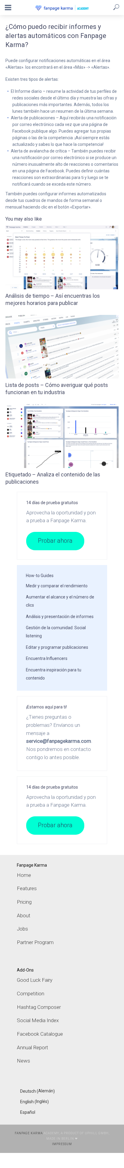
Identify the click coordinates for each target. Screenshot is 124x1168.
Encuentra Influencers (46, 658)
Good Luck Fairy (34, 980)
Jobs (22, 929)
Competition (30, 994)
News (23, 1061)
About (23, 915)
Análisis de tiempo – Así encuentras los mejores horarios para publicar (52, 299)
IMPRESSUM (62, 1144)
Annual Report (32, 1047)
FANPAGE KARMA (29, 1133)
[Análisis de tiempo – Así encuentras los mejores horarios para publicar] (62, 257)
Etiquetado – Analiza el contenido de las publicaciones (52, 478)
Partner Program (35, 942)
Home (24, 875)
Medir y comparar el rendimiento (57, 585)
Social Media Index (38, 1020)
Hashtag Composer (39, 1007)
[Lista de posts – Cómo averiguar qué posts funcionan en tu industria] (62, 347)
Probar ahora (55, 540)
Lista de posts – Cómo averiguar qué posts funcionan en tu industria (56, 388)
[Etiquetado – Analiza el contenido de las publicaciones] (62, 436)
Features (27, 888)
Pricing (24, 902)
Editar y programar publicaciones (57, 647)
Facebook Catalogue (40, 1034)
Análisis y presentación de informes (60, 616)
